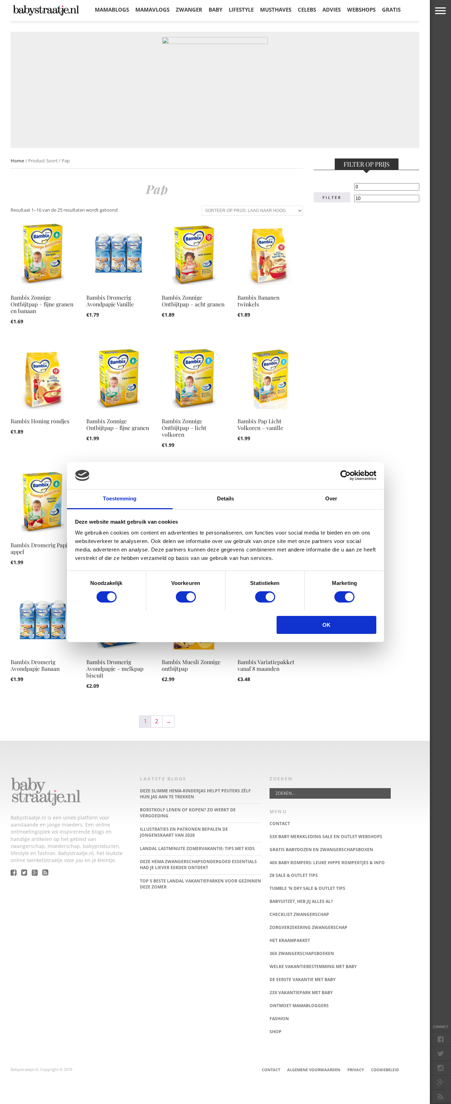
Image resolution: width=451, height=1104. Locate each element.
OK (326, 625)
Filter (331, 197)
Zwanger (189, 9)
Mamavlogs (152, 9)
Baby (215, 9)
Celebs (307, 9)
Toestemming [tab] (119, 498)
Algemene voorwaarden (313, 1069)
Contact (271, 1069)
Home (17, 160)
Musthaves (275, 9)
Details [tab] (225, 498)
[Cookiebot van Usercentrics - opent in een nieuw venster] (345, 475)
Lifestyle (241, 9)
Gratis (391, 9)
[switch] (186, 597)
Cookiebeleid (385, 1069)
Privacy (355, 1069)
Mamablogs (112, 9)
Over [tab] (331, 498)
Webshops (361, 9)
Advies (331, 9)
